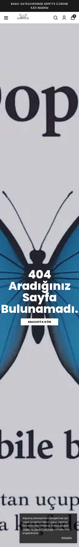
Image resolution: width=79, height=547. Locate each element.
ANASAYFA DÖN (39, 322)
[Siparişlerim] (64, 17)
